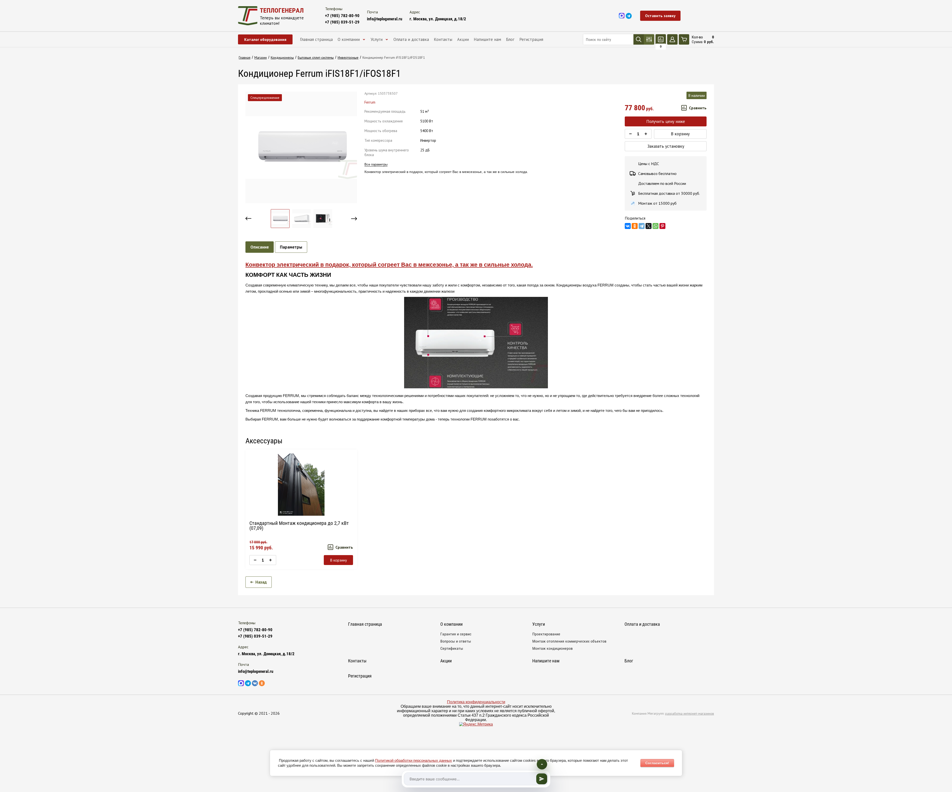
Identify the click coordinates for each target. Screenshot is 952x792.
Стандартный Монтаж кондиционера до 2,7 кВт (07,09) (299, 525)
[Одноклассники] (635, 226)
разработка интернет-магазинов (689, 713)
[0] (660, 39)
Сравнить (698, 108)
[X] (649, 226)
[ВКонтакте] (628, 226)
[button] (660, 16)
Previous (248, 218)
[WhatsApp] (655, 226)
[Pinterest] (662, 226)
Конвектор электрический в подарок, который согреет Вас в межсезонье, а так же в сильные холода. (389, 265)
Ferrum (369, 102)
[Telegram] (642, 226)
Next (354, 218)
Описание (259, 247)
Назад (261, 582)
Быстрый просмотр (301, 484)
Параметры (291, 247)
